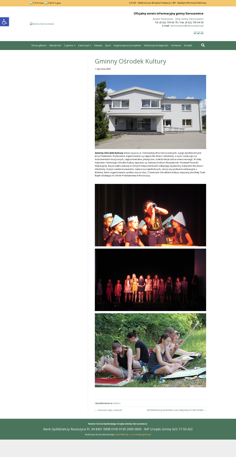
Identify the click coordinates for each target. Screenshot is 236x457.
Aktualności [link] (55, 45)
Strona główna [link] (38, 45)
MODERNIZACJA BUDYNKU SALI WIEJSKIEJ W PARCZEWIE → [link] (176, 410)
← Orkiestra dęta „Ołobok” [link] (108, 410)
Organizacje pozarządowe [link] (127, 45)
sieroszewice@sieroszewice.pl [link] (187, 25)
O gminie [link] (68, 45)
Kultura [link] (116, 403)
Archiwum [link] (176, 45)
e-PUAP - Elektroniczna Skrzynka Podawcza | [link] (150, 2)
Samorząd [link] (83, 45)
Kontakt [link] (188, 45)
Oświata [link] (98, 45)
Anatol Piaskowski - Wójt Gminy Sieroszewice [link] (178, 19)
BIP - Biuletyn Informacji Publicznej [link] (189, 2)
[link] (4, 21)
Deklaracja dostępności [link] (156, 45)
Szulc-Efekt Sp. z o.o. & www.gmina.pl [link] (133, 434)
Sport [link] (108, 45)
